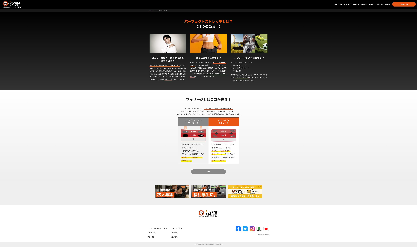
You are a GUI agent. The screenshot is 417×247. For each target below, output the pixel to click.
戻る (209, 171)
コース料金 (363, 4)
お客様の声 (356, 4)
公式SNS (174, 237)
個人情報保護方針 (209, 244)
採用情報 (387, 4)
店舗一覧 (370, 4)
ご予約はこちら (404, 4)
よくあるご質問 (378, 4)
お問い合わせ (219, 244)
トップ (150, 10)
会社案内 (201, 244)
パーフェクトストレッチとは (343, 4)
